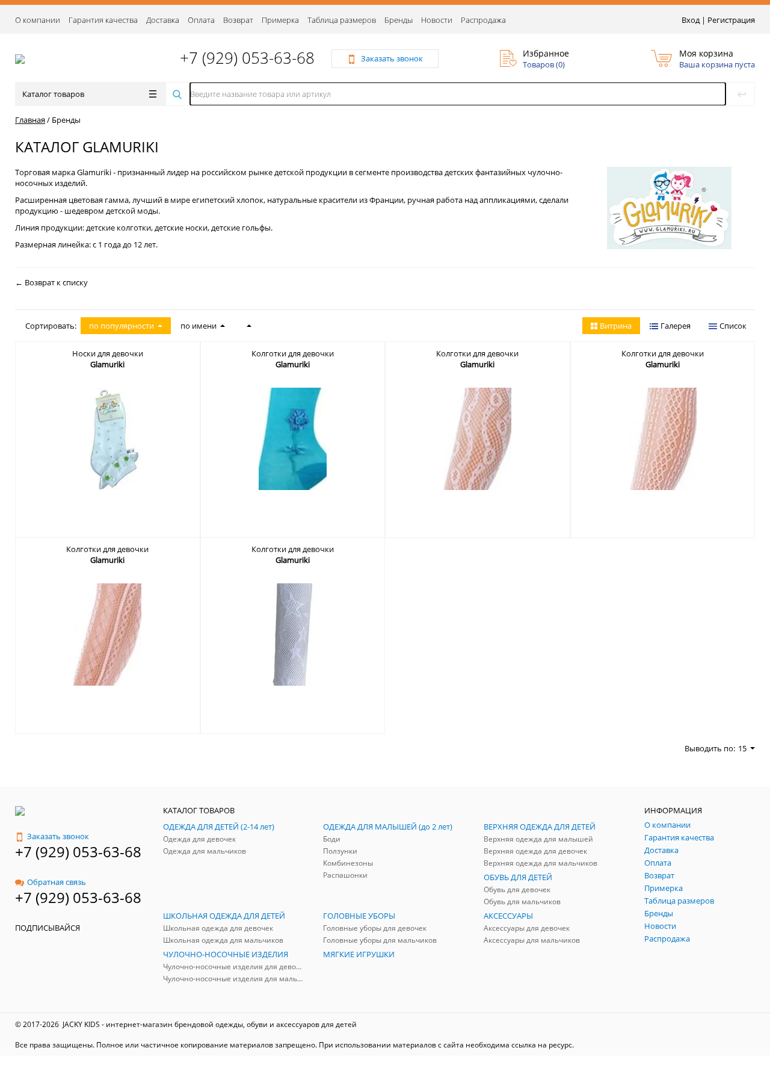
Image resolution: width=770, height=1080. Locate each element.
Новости (436, 19)
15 (742, 748)
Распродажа (483, 19)
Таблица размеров (341, 19)
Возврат (238, 19)
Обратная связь (56, 882)
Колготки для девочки (292, 353)
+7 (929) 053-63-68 (247, 58)
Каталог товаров (53, 93)
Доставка (162, 19)
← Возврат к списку (51, 282)
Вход (691, 19)
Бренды (398, 19)
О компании (37, 19)
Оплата (201, 19)
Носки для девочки (107, 353)
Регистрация (731, 19)
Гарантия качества (103, 19)
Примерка (280, 19)
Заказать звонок (58, 836)
